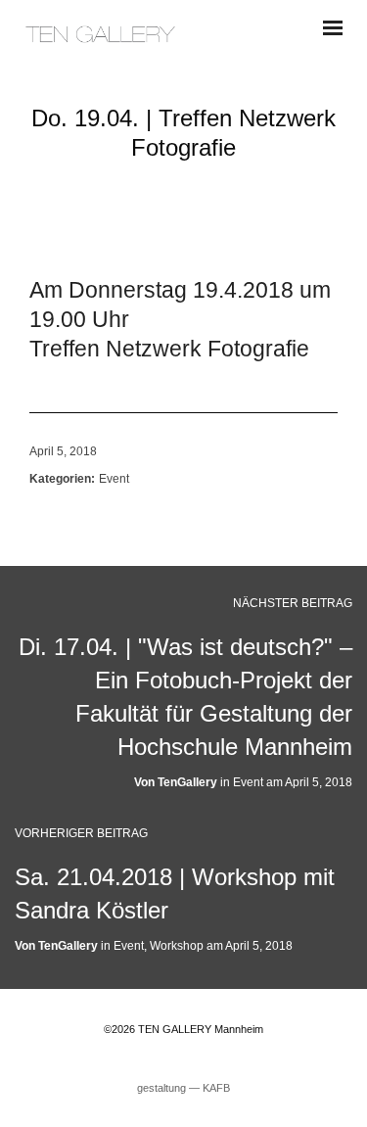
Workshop (177, 946)
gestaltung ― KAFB (183, 1088)
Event (114, 479)
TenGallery (187, 782)
